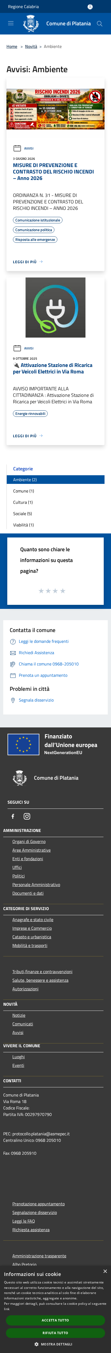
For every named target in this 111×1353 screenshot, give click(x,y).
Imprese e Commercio (32, 928)
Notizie (18, 1015)
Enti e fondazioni (27, 858)
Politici (18, 876)
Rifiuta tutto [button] (55, 1333)
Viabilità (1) (23, 525)
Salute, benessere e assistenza (40, 980)
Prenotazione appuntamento (38, 1204)
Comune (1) (23, 491)
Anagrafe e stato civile (32, 919)
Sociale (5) (22, 513)
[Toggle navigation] (11, 23)
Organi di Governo (29, 841)
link (6, 1309)
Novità (31, 46)
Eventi (18, 1065)
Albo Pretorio (24, 1264)
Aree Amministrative (31, 850)
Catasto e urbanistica (31, 937)
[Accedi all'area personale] (90, 7)
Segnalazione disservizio (34, 1212)
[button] (55, 1344)
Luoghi (18, 1056)
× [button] (105, 1271)
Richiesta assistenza (31, 1229)
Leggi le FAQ (23, 1221)
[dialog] (55, 1309)
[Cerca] (99, 23)
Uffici (17, 867)
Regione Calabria (23, 6)
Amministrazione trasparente (39, 1256)
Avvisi (28, 148)
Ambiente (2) (25, 479)
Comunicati (22, 1024)
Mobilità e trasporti (29, 945)
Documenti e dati (28, 893)
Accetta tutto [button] (55, 1320)
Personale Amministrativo (36, 884)
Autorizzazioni (25, 989)
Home (11, 46)
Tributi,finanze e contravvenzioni (42, 971)
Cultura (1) (23, 502)
